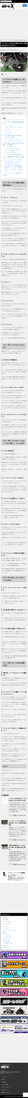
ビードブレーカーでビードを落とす (11, 148)
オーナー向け (6, 923)
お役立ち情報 (10, 50)
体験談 (3, 932)
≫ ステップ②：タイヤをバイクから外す (12, 135)
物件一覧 (3, 1079)
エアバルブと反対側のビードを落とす (12, 150)
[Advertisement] (14, 25)
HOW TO (16, 50)
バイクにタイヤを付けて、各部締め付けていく (14, 173)
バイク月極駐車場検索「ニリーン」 (6, 1066)
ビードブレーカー (8, 131)
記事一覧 (4, 40)
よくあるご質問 (5, 1084)
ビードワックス (7, 133)
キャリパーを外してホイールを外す (11, 139)
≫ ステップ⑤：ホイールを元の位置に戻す (12, 166)
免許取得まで (6, 939)
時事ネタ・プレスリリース (8, 930)
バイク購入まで (6, 936)
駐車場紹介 (4, 917)
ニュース (4, 926)
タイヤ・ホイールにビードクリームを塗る (13, 159)
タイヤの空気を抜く (8, 146)
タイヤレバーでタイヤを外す (10, 152)
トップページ (4, 1076)
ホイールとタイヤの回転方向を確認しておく (13, 154)
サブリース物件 (6, 921)
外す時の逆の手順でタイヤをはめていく (12, 161)
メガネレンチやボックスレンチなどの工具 (13, 127)
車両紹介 (5, 945)
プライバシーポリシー (6, 1087)
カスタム (5, 74)
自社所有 (5, 919)
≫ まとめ (5, 175)
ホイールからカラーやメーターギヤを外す (13, 141)
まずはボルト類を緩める (9, 137)
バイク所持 (5, 934)
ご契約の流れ (4, 1082)
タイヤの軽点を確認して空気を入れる (12, 164)
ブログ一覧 (4, 1089)
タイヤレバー (7, 129)
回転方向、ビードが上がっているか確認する (13, 167)
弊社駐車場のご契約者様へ (5, 1)
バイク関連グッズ (6, 943)
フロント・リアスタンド (9, 125)
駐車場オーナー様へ (5, 1092)
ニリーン (5, 928)
